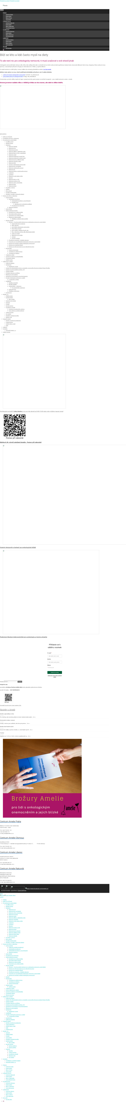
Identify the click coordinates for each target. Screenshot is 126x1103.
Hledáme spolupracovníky (12, 315)
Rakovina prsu (12, 148)
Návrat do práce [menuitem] (10, 995)
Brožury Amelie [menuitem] (9, 965)
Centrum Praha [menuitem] (9, 1066)
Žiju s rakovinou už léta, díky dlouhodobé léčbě (23, 232)
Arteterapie (9, 248)
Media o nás (9, 317)
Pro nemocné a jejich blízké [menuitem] (9, 903)
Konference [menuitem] (9, 1018)
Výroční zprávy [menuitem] (9, 1044)
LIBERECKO (5, 38)
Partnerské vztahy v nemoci (7, 720)
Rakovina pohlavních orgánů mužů (17, 158)
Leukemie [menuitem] (11, 922)
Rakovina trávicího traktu (15, 161)
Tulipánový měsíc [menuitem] (10, 988)
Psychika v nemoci (10, 187)
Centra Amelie (9, 197)
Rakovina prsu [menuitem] (12, 909)
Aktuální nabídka (13, 284)
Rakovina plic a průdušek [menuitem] (15, 911)
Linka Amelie (9, 209)
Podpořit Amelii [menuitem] (7, 1021)
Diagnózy (8, 145)
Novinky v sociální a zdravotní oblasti (15, 194)
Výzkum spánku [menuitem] (9, 1001)
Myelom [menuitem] (11, 926)
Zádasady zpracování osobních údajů (55, 676)
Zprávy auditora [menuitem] (13, 1046)
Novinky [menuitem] (11, 1050)
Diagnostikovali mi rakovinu (18, 223)
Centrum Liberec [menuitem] (10, 1091)
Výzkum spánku (9, 271)
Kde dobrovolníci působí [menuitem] (15, 960)
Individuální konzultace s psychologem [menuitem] (18, 950)
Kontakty (5, 329)
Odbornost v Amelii (8, 261)
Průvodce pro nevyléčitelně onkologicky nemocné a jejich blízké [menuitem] (24, 973)
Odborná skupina (10, 263)
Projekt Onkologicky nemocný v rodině (15, 278)
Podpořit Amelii (7, 319)
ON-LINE (5, 46)
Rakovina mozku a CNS (14, 181)
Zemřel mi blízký (16, 238)
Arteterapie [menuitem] (9, 978)
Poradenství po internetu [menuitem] (12, 955)
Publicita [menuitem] (8, 1049)
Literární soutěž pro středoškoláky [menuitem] (14, 991)
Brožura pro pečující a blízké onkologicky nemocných (22, 243)
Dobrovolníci (8, 16)
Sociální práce (15, 202)
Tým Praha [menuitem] (8, 1071)
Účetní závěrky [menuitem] (12, 1047)
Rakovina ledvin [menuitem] (12, 929)
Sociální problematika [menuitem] (11, 940)
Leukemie (11, 173)
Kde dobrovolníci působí (15, 214)
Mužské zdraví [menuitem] (9, 906)
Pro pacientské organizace (18, 287)
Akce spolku (12, 299)
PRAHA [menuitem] (5, 1065)
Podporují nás (9, 322)
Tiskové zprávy (9, 312)
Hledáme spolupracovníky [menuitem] (12, 1039)
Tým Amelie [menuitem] (9, 1037)
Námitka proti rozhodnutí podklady (23, 204)
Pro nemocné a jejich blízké (9, 140)
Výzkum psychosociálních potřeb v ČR (15, 269)
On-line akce (9, 48)
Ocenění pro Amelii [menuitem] (13, 1054)
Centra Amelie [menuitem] (9, 945)
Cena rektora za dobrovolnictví (16, 310)
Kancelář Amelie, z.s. (11, 330)
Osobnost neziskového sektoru (16, 309)
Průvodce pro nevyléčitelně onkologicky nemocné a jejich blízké (24, 241)
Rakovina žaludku (13, 146)
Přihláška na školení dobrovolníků (20, 218)
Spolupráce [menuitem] (8, 1009)
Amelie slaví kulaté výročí (6, 726)
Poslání (7, 304)
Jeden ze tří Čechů (7, 136)
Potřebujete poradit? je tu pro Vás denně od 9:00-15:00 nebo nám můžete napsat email (31, 411)
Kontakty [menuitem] (5, 1059)
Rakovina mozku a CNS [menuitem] (14, 927)
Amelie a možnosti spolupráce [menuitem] (13, 1023)
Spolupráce (8, 264)
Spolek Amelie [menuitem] (9, 1041)
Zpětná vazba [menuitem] (12, 986)
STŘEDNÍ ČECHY (7, 21)
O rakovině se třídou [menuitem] (14, 1016)
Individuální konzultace (14, 199)
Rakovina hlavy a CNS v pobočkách (17, 153)
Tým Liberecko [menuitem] (9, 1096)
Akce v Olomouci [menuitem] (10, 1086)
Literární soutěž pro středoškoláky (14, 256)
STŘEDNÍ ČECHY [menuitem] (7, 1073)
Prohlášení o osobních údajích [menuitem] (13, 1060)
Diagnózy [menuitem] (8, 908)
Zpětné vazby (9, 260)
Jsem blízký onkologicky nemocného (20, 227)
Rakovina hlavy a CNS (14, 179)
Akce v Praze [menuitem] (9, 1070)
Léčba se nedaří (16, 233)
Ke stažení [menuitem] (11, 1057)
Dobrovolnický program (12, 210)
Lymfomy (11, 174)
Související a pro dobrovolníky (16, 215)
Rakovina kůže (12, 163)
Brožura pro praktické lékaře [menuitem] (16, 970)
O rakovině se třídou (14, 279)
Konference (9, 292)
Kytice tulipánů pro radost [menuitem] (12, 990)
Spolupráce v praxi (13, 266)
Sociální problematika (11, 192)
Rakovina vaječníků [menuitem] (13, 919)
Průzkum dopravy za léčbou (13, 273)
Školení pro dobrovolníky (15, 217)
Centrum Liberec (9, 39)
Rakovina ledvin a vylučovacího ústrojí (18, 171)
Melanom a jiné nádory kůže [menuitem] (16, 921)
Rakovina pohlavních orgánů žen (17, 156)
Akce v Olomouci (9, 34)
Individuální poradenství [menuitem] (15, 949)
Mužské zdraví (9, 143)
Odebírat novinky (55, 672)
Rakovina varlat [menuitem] (12, 916)
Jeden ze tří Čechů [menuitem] (7, 901)
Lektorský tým (12, 289)
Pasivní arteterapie (13, 250)
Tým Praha (8, 19)
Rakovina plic (12, 169)
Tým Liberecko (9, 44)
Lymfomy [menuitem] (11, 924)
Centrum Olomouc (10, 31)
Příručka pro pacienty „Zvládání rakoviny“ (19, 240)
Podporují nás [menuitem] (9, 1029)
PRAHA (4, 12)
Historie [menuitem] (8, 1032)
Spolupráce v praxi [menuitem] (13, 1011)
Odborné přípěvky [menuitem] (10, 1019)
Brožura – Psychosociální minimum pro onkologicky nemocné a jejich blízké (27, 222)
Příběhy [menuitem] (5, 899)
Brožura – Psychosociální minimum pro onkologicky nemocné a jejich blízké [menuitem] (27, 967)
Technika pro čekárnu (14, 253)
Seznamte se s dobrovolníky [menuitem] (16, 959)
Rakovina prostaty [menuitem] (13, 914)
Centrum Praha (9, 14)
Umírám (14, 237)
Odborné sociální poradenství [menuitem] (16, 947)
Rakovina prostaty (13, 150)
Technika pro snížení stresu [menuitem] (15, 980)
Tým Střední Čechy (10, 28)
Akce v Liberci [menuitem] (9, 1094)
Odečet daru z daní (10, 324)
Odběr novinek (6, 332)
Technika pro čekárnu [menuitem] (14, 982)
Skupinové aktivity (13, 207)
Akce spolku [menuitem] (12, 1042)
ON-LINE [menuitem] (5, 1098)
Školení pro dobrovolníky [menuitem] (15, 962)
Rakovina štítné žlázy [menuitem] (14, 934)
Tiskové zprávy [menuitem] (12, 1052)
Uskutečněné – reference (15, 286)
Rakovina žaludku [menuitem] (13, 936)
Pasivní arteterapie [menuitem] (13, 983)
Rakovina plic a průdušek (15, 166)
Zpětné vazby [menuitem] (9, 985)
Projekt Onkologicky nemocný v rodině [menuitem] (15, 1014)
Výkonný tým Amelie (11, 301)
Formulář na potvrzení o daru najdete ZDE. (10, 705)
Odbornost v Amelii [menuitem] (8, 996)
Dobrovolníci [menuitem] (9, 1068)
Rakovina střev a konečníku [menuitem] (15, 913)
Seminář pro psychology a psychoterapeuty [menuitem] (17, 1006)
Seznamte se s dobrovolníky (16, 212)
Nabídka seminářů (13, 283)
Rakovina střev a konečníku (15, 182)
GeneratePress (22, 890)
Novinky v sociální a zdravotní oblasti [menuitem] (15, 942)
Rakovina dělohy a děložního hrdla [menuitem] (17, 917)
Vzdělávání (8, 281)
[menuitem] (3, 1101)
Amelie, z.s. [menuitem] (5, 1031)
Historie (8, 302)
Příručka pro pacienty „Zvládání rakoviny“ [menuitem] (19, 972)
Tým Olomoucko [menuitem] (10, 1088)
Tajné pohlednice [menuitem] (10, 1024)
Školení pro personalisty (12, 274)
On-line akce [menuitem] (9, 1099)
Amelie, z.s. (5, 294)
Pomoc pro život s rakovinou (10, 195)
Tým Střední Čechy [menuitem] (10, 1079)
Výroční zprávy (9, 306)
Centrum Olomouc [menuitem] (10, 1083)
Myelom (11, 177)
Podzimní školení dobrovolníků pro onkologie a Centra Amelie (23, 637)
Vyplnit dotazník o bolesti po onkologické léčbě (18, 547)
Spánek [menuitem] (7, 977)
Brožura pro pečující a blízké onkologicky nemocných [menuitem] (22, 975)
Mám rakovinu (15, 225)
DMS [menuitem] (7, 1028)
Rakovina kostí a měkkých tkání (16, 159)
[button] (3, 134)
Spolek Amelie (9, 297)
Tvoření (2, 733)
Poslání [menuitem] (7, 1036)
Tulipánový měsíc (10, 255)
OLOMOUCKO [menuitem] (6, 1081)
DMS (7, 325)
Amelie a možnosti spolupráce (13, 320)
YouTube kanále (47, 69)
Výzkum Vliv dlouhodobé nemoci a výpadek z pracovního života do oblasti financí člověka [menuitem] (28, 1000)
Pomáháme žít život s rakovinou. (11, 138)
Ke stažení (8, 314)
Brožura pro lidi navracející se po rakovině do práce (21, 246)
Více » (34, 717)
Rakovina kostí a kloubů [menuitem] (14, 931)
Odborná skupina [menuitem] (10, 998)
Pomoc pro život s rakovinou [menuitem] (10, 944)
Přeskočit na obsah (5, 1)
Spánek (7, 189)
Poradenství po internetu (18, 205)
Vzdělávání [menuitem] (8, 1013)
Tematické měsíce (10, 258)
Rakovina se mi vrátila (17, 235)
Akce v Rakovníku (10, 26)
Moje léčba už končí (16, 228)
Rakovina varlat (12, 154)
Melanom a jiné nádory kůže (16, 176)
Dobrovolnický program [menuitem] (12, 957)
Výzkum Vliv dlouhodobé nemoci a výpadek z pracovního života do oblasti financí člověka (28, 268)
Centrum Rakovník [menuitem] (10, 1075)
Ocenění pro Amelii (10, 307)
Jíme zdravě (9, 191)
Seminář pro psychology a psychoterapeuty (17, 276)
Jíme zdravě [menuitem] (9, 939)
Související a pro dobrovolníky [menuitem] (16, 963)
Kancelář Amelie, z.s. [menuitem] (11, 1062)
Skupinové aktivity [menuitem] (13, 952)
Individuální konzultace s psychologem (21, 200)
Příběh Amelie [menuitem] (9, 1034)
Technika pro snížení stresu (15, 251)
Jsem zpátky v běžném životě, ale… (20, 230)
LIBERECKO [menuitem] (6, 1089)
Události (5, 327)
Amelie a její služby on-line (7, 714)
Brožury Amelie (9, 220)
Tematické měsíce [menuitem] (10, 993)
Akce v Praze (9, 18)
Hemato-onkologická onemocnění (17, 164)
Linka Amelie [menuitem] (9, 954)
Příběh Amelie (9, 296)
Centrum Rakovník (10, 23)
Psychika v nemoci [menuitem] (10, 937)
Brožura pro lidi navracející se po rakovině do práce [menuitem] (21, 968)
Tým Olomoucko (9, 36)
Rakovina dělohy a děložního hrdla (17, 151)
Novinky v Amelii (7, 709)
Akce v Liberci (9, 43)
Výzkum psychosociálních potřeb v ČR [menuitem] (15, 1005)
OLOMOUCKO (6, 29)
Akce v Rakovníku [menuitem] (10, 1078)
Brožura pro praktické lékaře (16, 245)
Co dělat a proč (9, 141)
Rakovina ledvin (12, 186)
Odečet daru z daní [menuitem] (10, 1026)
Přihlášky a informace (14, 291)
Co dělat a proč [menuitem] (9, 904)
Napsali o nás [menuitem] (12, 1055)
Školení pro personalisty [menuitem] (12, 1008)
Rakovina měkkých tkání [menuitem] (14, 932)
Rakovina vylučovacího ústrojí (16, 168)
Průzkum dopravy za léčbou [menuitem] (13, 1003)
